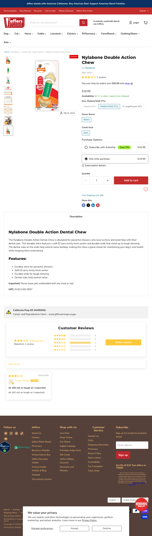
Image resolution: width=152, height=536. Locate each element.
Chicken (71, 33)
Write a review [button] (123, 342)
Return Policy (94, 453)
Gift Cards (65, 454)
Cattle (41, 33)
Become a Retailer (41, 450)
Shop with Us (68, 427)
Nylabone (90, 68)
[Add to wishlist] (145, 189)
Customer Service (98, 428)
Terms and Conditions (139, 483)
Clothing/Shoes (129, 33)
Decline (107, 528)
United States (133, 500)
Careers (35, 437)
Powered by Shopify (12, 527)
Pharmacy (37, 446)
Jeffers (36, 427)
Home (6, 52)
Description (76, 216)
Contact (16, 509)
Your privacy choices (42, 479)
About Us (36, 433)
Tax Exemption (10, 11)
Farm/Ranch (108, 33)
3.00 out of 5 (36, 340)
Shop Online (66, 437)
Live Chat (64, 433)
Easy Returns (25, 11)
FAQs (90, 440)
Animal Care (26, 52)
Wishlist (36, 474)
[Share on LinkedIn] (93, 205)
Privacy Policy (132, 485)
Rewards (38, 11)
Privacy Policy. (89, 520)
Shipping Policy (10, 512)
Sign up (123, 455)
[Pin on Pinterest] (98, 205)
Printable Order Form (70, 450)
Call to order (50, 11)
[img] (15, 376)
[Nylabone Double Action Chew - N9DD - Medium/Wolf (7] (8, 131)
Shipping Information (98, 444)
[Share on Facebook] (83, 205)
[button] (89, 77)
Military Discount (66, 11)
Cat (17, 33)
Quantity (86, 173)
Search (7, 509)
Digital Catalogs (68, 446)
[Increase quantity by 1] (107, 180)
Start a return (94, 457)
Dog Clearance (38, 52)
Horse (28, 33)
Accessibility (94, 461)
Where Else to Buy (84, 11)
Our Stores (65, 441)
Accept (74, 528)
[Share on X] (88, 205)
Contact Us (93, 436)
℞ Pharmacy (89, 33)
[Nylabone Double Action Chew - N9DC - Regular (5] (8, 60)
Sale (6, 42)
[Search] (83, 22)
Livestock (55, 33)
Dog (6, 33)
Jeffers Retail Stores (41, 441)
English (143, 11)
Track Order (94, 470)
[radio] (115, 148)
